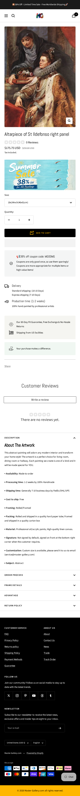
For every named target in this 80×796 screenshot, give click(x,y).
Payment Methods (13, 659)
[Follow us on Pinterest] (25, 696)
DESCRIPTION (12, 437)
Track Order (50, 659)
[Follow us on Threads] (42, 696)
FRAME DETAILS (13, 585)
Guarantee (9, 665)
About (47, 634)
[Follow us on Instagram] (17, 696)
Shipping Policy (12, 653)
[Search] (13, 15)
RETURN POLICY (13, 605)
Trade (46, 653)
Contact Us (49, 640)
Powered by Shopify (35, 753)
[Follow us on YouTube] (34, 696)
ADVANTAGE (11, 595)
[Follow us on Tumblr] (50, 696)
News (46, 646)
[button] (40, 243)
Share (7, 366)
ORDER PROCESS (13, 575)
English (36, 742)
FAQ (6, 634)
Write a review (40, 400)
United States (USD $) (16, 742)
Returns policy (11, 646)
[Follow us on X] (8, 696)
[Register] (60, 728)
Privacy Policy (11, 640)
